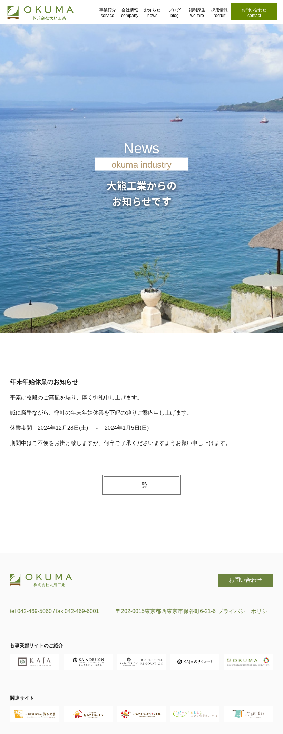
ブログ (174, 13)
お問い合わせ (254, 13)
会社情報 (129, 13)
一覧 (141, 485)
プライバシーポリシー (245, 611)
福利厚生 (197, 13)
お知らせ (152, 13)
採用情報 (219, 13)
